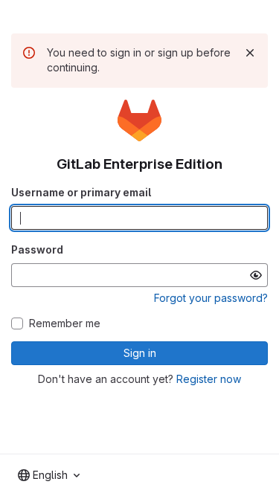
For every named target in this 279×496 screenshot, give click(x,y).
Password (37, 249)
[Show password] (256, 275)
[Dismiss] (250, 53)
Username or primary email (81, 192)
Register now (208, 379)
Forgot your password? (211, 298)
